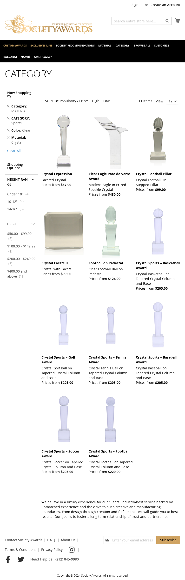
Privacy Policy (52, 549)
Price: (83, 101)
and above (17, 274)
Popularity (68, 101)
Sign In (137, 4)
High (95, 101)
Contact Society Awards (23, 540)
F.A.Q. (51, 540)
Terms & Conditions (20, 549)
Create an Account (165, 4)
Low (106, 101)
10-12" (16, 201)
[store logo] (48, 24)
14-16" (16, 209)
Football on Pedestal (106, 263)
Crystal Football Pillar (154, 174)
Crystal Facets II (54, 263)
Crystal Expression (56, 174)
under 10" (19, 194)
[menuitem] (15, 45)
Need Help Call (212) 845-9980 (54, 559)
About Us (68, 540)
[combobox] (142, 21)
